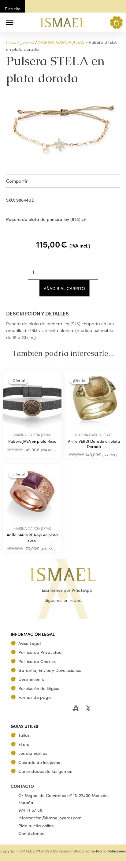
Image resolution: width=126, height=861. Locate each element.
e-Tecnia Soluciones (109, 850)
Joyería (27, 42)
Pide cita (12, 8)
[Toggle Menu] (9, 22)
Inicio (11, 42)
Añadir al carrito (64, 288)
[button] (22, 22)
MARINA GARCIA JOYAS (61, 42)
